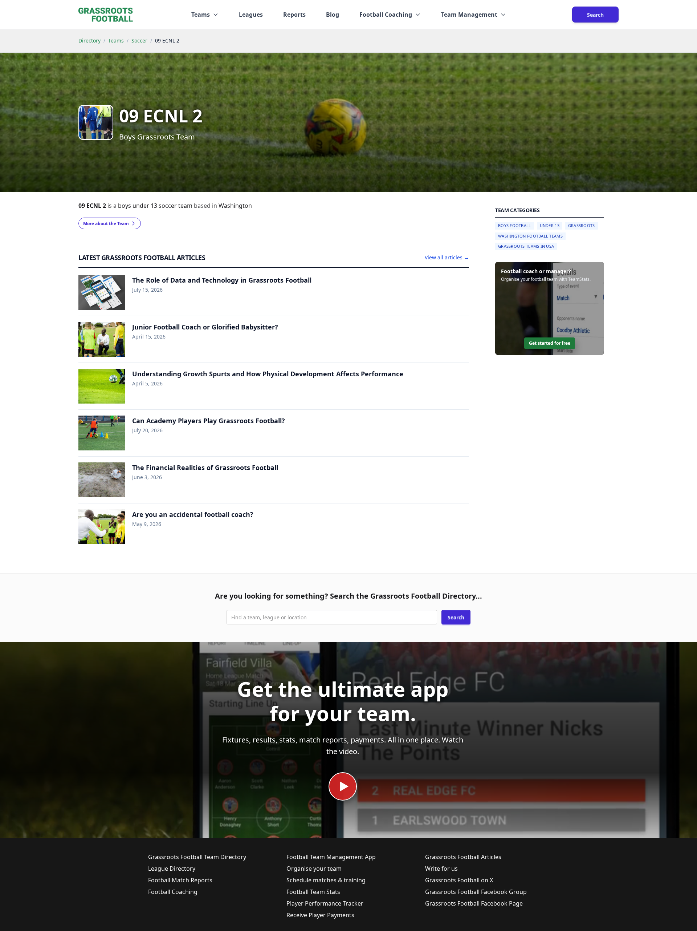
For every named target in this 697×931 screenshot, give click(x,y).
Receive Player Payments (320, 915)
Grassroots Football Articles (463, 857)
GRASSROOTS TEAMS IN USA (526, 246)
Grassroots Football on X (459, 880)
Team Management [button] (469, 15)
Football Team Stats (313, 892)
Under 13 (549, 225)
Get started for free (549, 343)
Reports (294, 15)
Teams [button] (200, 15)
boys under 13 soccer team (156, 206)
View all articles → (447, 257)
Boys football (514, 225)
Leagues (251, 15)
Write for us (441, 869)
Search (595, 14)
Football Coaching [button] (385, 15)
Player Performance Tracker (324, 903)
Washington (235, 206)
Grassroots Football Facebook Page (474, 903)
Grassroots (581, 225)
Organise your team (314, 869)
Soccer (139, 40)
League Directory (171, 869)
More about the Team (106, 223)
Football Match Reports (180, 880)
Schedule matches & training (326, 880)
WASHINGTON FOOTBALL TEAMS (530, 236)
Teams (116, 40)
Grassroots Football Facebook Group (476, 892)
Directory (89, 40)
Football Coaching (172, 892)
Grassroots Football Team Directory (197, 857)
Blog (332, 15)
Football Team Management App (331, 857)
